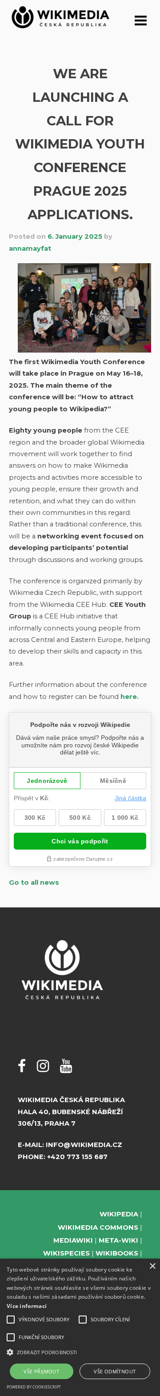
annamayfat (30, 249)
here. (129, 697)
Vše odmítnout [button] (115, 1371)
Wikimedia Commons (98, 1228)
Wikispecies (66, 1253)
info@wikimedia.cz (84, 1145)
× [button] (152, 1266)
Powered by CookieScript (34, 1387)
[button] (80, 1352)
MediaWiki (73, 1240)
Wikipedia (119, 1214)
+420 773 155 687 (77, 1157)
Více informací (27, 1306)
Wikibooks (117, 1253)
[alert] (80, 1327)
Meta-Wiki (118, 1240)
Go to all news (34, 883)
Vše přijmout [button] (41, 1371)
